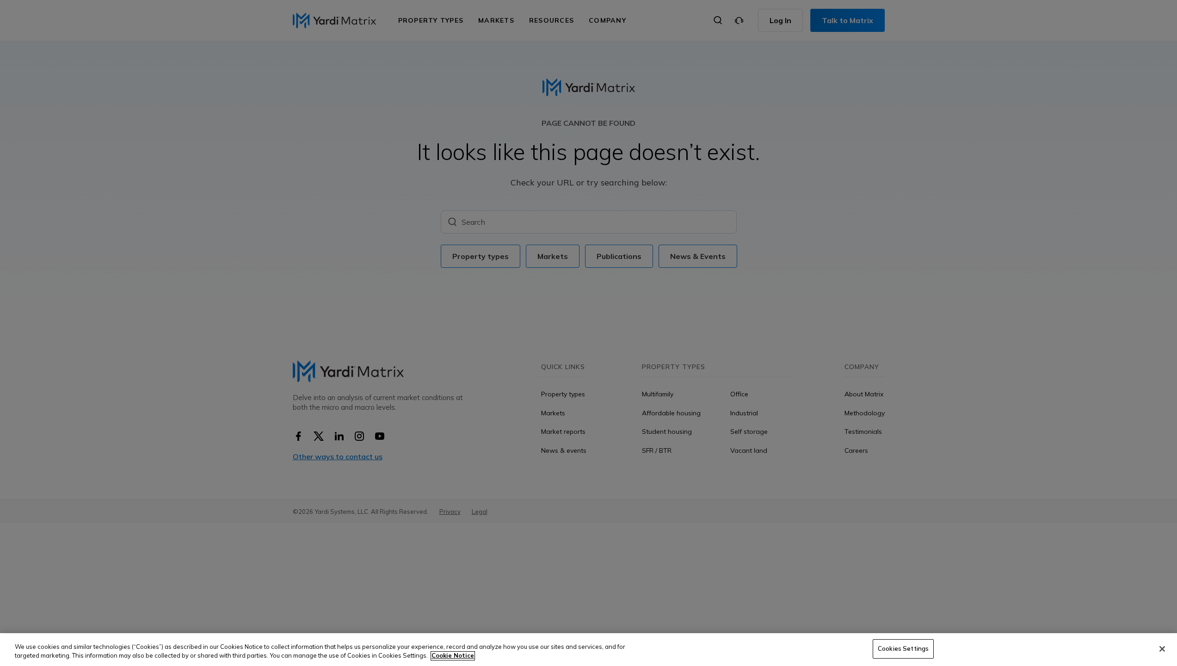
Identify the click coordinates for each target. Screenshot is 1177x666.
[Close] (1162, 649)
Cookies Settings (903, 648)
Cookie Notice (452, 656)
